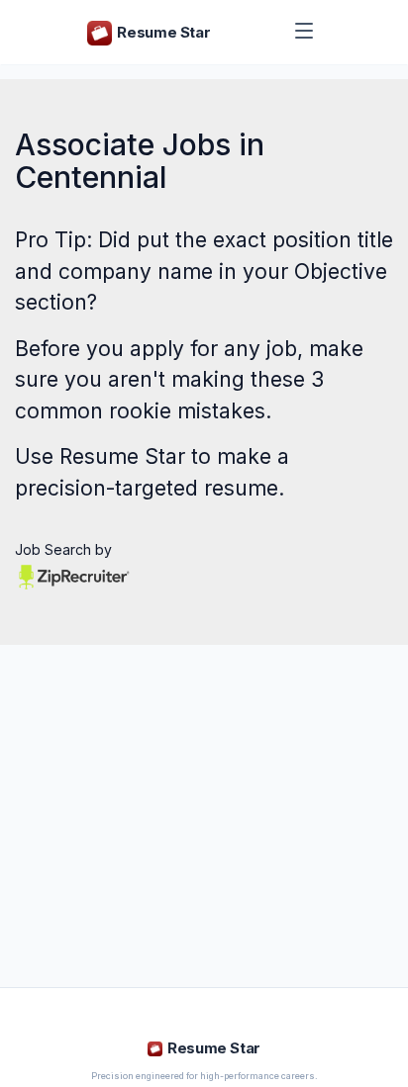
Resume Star (122, 456)
